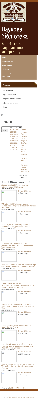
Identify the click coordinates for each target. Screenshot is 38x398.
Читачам (24, 132)
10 (22, 388)
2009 (12, 132)
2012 (16, 134)
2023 (12, 147)
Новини (5, 107)
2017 (12, 141)
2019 (12, 143)
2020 (16, 143)
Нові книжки (23, 148)
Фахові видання (24, 153)
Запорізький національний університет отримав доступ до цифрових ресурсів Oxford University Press (17, 346)
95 (27, 388)
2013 (12, 136)
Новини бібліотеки (24, 164)
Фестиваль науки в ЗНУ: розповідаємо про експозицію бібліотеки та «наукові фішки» (18, 265)
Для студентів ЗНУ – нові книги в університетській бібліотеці (14, 186)
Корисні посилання (25, 170)
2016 (16, 138)
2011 (12, 134)
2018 (16, 141)
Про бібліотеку (24, 135)
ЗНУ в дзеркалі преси (24, 158)
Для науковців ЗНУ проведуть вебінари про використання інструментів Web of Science (17, 366)
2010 (16, 132)
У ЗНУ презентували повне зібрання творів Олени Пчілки (16, 326)
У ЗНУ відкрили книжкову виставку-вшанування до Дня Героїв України (15, 225)
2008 (16, 130)
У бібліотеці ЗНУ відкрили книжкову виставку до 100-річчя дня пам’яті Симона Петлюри (18, 206)
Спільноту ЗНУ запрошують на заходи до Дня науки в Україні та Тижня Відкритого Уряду (18, 306)
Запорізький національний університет (21, 397)
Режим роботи (5, 77)
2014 (16, 136)
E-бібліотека (5, 69)
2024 (16, 147)
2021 (12, 145)
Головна (3, 57)
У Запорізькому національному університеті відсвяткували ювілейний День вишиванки (17, 245)
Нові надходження (6, 65)
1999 (12, 130)
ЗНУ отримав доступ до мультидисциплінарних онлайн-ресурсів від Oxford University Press (17, 285)
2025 (12, 149)
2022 (16, 145)
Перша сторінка (24, 139)
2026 (16, 149)
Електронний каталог (7, 61)
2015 (12, 138)
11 (24, 388)
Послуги (24, 130)
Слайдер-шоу (24, 144)
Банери (24, 167)
